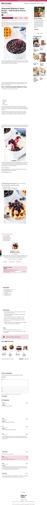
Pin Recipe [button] (5, 261)
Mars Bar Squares (41, 49)
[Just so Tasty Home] (6, 3)
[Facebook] (38, 33)
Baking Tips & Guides (33, 3)
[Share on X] (0, 254)
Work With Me (22, 501)
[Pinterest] (42, 33)
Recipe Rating (3, 376)
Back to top (23, 492)
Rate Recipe (12, 261)
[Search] (45, 3)
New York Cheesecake (6, 235)
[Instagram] (37, 33)
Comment (3, 379)
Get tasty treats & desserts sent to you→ (23, 0)
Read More (36, 29)
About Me (42, 3)
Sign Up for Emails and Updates (30, 501)
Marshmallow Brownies (4, 354)
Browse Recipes (26, 3)
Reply (27, 426)
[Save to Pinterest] (0, 251)
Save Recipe (24, 271)
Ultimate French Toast (6, 239)
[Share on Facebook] (0, 252)
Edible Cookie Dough (36, 64)
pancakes (17, 162)
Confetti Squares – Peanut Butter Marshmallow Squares (36, 79)
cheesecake (9, 163)
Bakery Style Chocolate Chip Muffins (36, 50)
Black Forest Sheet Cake (18, 354)
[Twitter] (40, 33)
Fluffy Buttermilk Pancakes (7, 238)
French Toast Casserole (6, 240)
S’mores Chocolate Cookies (24, 355)
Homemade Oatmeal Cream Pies (42, 64)
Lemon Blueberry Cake (41, 78)
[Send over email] (0, 255)
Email (16, 270)
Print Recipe (18, 261)
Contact (38, 3)
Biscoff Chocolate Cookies (10, 355)
